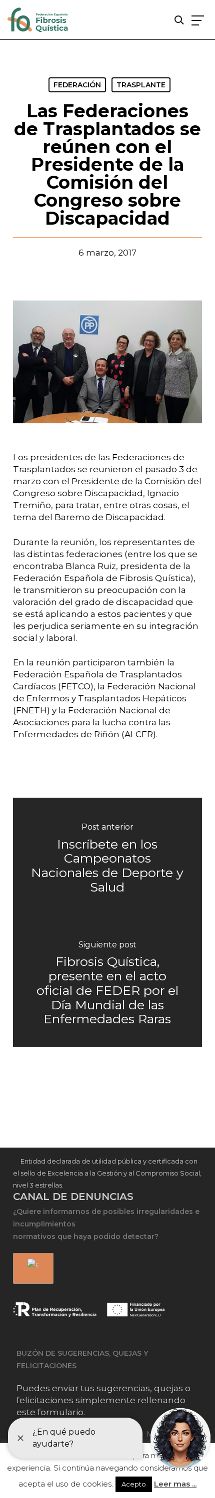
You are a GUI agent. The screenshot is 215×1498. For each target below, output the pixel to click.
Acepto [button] (134, 1484)
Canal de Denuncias (73, 1196)
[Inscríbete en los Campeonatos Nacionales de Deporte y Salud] (107, 860)
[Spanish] (31, 1268)
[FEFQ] (38, 21)
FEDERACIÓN (77, 84)
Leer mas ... (175, 1484)
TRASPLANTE (141, 84)
